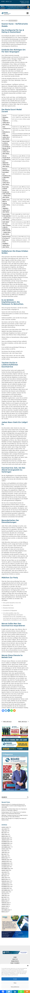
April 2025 (4, 855)
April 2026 (4, 834)
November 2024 (6, 864)
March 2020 (5, 911)
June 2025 (4, 852)
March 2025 (5, 857)
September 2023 (6, 890)
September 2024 (6, 868)
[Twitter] (6, 710)
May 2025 (4, 854)
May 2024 (4, 875)
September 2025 (6, 846)
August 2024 (5, 870)
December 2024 (6, 863)
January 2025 (5, 861)
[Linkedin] (8, 710)
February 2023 (5, 902)
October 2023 (5, 888)
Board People (15, 961)
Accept (15, 979)
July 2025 (4, 850)
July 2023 (4, 893)
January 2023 (5, 904)
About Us (15, 959)
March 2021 (5, 908)
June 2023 (4, 895)
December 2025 (5, 841)
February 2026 (5, 837)
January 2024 (5, 882)
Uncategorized (13, 20)
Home (15, 957)
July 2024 (4, 872)
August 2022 (5, 906)
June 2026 (4, 830)
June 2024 (4, 873)
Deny (15, 983)
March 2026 (5, 836)
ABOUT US (9, 1)
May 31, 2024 (5, 20)
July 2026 (4, 828)
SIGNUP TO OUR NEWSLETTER (24, 2)
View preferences (15, 986)
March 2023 (5, 900)
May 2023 (4, 897)
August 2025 (5, 848)
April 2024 (4, 877)
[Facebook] (3, 710)
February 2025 (5, 859)
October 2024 (5, 866)
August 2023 (5, 891)
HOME (3, 1)
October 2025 (5, 845)
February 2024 (5, 881)
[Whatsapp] (11, 710)
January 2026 (5, 839)
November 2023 (6, 886)
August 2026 (5, 827)
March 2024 (5, 879)
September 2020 (6, 909)
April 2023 (4, 899)
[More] (14, 710)
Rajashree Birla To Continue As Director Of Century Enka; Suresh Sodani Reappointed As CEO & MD (14, 806)
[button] (28, 965)
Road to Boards (15, 963)
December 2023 (5, 884)
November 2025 (6, 843)
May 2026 (4, 832)
